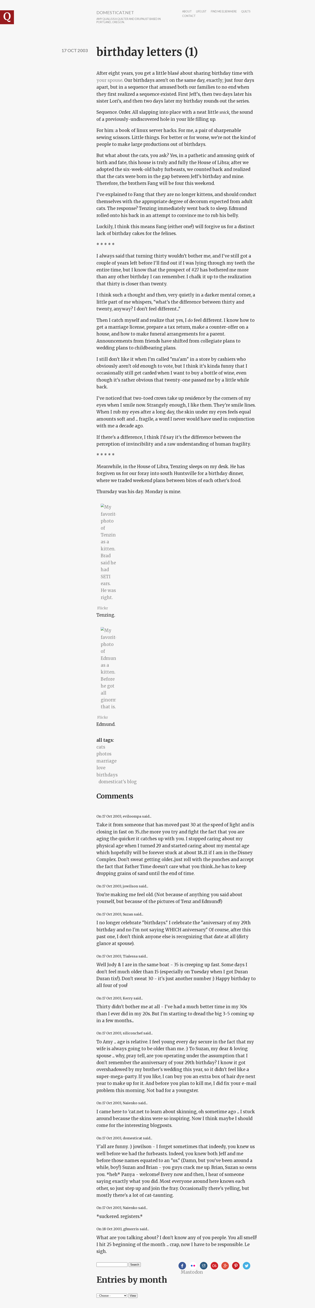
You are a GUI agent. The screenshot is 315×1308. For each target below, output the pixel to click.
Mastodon (192, 1272)
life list (201, 11)
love (100, 767)
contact (189, 16)
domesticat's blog (118, 781)
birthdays (107, 775)
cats (100, 747)
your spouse (109, 80)
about (187, 11)
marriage (106, 761)
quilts (245, 11)
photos (103, 754)
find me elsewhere (224, 11)
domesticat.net (115, 12)
